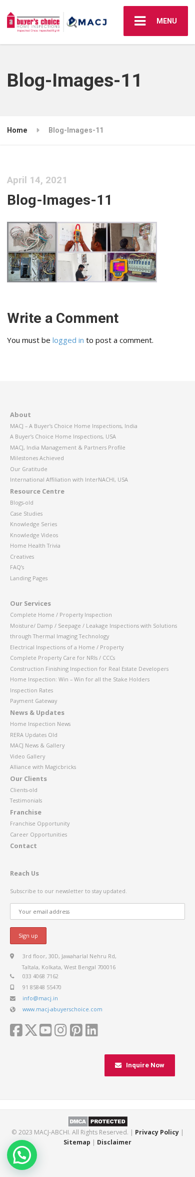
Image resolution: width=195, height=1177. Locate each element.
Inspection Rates (31, 690)
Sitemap (77, 1142)
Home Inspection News (40, 723)
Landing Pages (29, 578)
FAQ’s (17, 567)
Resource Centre (37, 491)
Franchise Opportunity (40, 823)
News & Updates (37, 712)
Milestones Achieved (37, 458)
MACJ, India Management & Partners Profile (68, 447)
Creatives (22, 556)
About (20, 414)
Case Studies (26, 513)
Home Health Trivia (35, 545)
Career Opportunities (38, 834)
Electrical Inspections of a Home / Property (67, 647)
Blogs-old (22, 502)
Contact (23, 845)
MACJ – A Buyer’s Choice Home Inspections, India (74, 426)
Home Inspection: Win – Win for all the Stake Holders (80, 679)
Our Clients (28, 778)
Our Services (30, 603)
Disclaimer (114, 1142)
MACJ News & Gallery (37, 745)
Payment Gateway (33, 700)
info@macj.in (40, 998)
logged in (68, 340)
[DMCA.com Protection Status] (98, 1120)
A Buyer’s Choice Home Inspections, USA (63, 436)
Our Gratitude (29, 469)
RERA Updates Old (34, 734)
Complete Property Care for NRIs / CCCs (62, 657)
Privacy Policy (157, 1132)
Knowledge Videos (34, 535)
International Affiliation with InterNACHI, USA (69, 479)
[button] (22, 1155)
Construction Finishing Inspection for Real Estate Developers (89, 668)
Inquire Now (145, 1065)
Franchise (26, 812)
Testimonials (26, 800)
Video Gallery (27, 756)
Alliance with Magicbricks (43, 766)
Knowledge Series (33, 524)
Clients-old (24, 790)
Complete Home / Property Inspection (61, 614)
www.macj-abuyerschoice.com (62, 1009)
